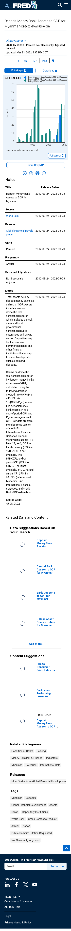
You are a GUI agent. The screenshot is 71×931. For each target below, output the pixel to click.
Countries (30, 765)
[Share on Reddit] (37, 173)
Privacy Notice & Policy (18, 922)
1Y (17, 60)
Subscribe (57, 866)
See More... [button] (36, 643)
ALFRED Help (12, 906)
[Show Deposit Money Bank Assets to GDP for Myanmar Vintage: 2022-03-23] (47, 81)
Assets (53, 805)
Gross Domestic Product (42, 819)
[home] (21, 5)
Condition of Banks (22, 751)
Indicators (52, 758)
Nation (26, 826)
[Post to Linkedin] (44, 173)
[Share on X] (25, 173)
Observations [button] (14, 40)
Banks (14, 812)
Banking (41, 751)
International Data (50, 765)
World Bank (12, 216)
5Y (25, 60)
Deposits (30, 797)
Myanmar (16, 765)
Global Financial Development (28, 805)
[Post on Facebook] (31, 173)
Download (49, 70)
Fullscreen (55, 155)
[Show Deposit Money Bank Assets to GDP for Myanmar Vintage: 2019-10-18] (47, 78)
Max (44, 60)
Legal (7, 916)
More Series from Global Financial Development (39, 781)
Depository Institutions (35, 812)
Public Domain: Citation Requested (31, 833)
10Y (34, 60)
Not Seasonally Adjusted (25, 840)
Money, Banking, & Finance (26, 758)
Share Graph (34, 165)
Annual (15, 826)
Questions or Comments (18, 901)
